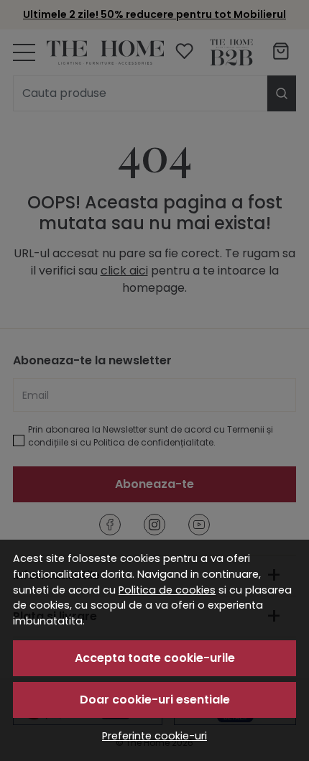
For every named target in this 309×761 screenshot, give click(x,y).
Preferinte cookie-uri (154, 736)
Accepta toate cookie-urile (155, 658)
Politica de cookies (167, 590)
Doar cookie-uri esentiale (155, 699)
